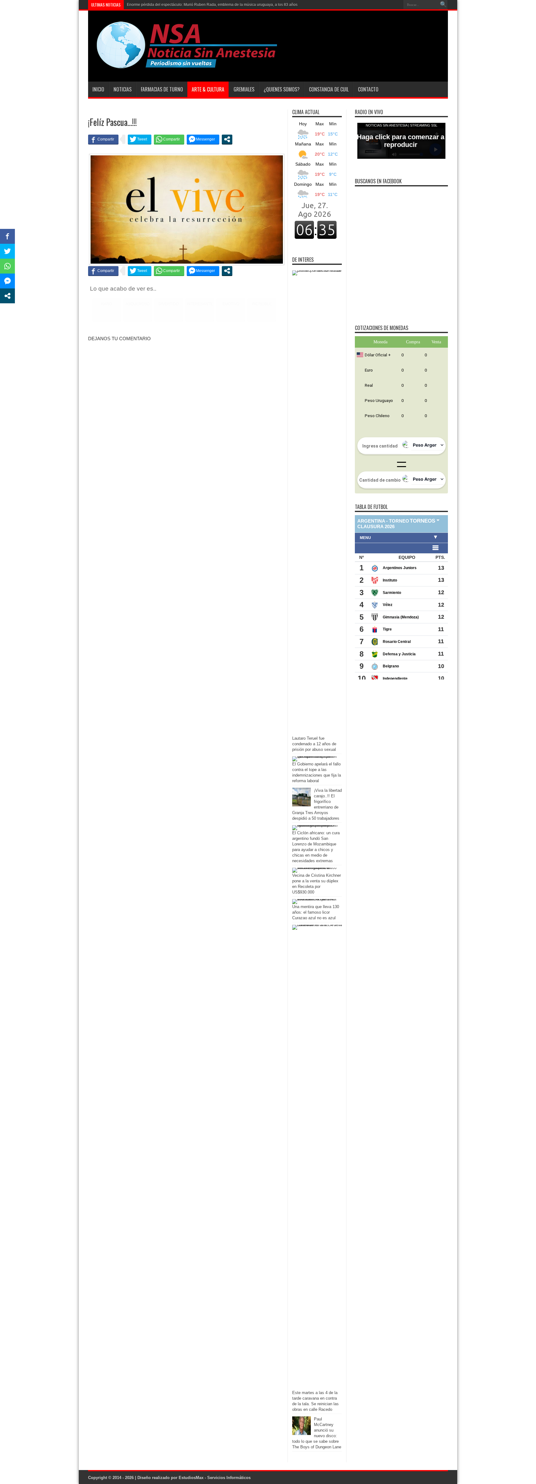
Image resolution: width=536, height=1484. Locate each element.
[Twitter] (396, 4)
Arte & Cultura (208, 89)
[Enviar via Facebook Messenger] (203, 139)
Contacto (368, 89)
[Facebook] (389, 4)
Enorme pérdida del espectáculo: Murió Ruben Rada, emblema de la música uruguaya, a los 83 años (212, 4)
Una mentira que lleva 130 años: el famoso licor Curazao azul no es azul (315, 912)
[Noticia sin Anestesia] (183, 66)
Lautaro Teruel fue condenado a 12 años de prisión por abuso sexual (314, 744)
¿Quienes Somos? (282, 89)
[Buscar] (443, 4)
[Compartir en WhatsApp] (169, 139)
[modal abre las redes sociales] (227, 139)
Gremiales (244, 89)
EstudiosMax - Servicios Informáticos (215, 1477)
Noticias (123, 89)
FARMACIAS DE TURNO (162, 89)
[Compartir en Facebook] (103, 139)
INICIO (98, 89)
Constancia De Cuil (329, 89)
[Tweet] (139, 139)
